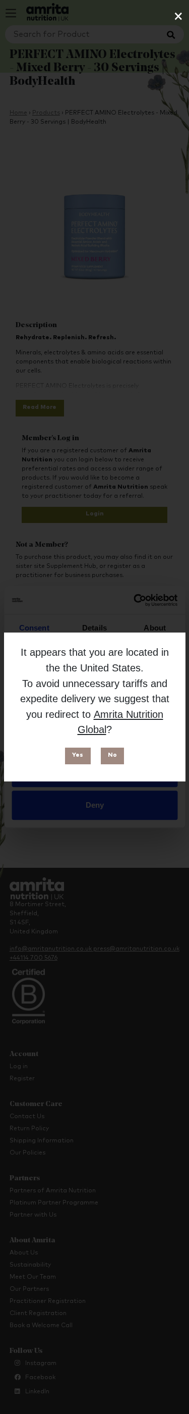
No (112, 755)
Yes (77, 755)
